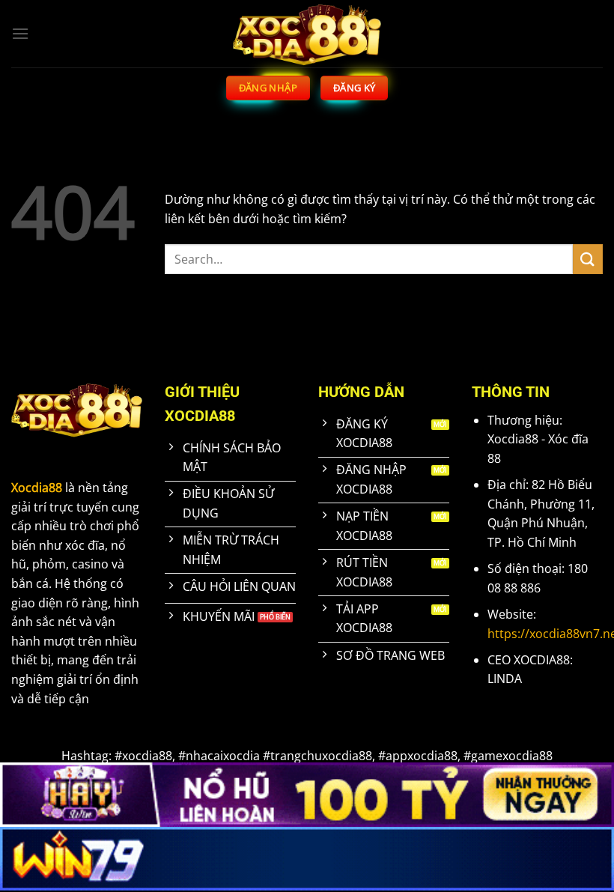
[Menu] (20, 33)
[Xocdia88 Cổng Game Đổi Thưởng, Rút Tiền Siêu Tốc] (307, 33)
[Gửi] (588, 258)
